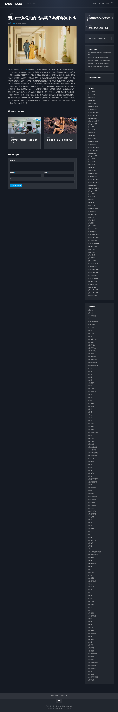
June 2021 (92, 217)
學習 (90, 415)
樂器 (90, 519)
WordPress (58, 708)
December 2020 (94, 234)
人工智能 (91, 327)
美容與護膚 (92, 581)
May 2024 (92, 165)
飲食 (90, 671)
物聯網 (91, 543)
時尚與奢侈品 (93, 496)
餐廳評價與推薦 (93, 677)
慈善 (90, 464)
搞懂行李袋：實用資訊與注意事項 (99, 66)
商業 (12, 137)
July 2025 (92, 127)
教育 (90, 476)
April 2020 (92, 258)
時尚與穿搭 (92, 499)
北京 (90, 368)
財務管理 (91, 613)
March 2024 (92, 170)
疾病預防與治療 (93, 554)
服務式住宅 (92, 514)
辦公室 (91, 624)
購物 (90, 621)
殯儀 (90, 522)
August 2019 (93, 281)
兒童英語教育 (93, 359)
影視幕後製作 (93, 455)
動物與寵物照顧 (93, 365)
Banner (91, 310)
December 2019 (94, 269)
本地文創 (91, 517)
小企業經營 (92, 450)
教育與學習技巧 (93, 479)
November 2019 (94, 272)
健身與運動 (92, 356)
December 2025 (94, 112)
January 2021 (93, 231)
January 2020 (93, 266)
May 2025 (92, 132)
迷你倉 (91, 627)
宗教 (90, 418)
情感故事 (91, 461)
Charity (91, 313)
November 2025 (94, 115)
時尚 (90, 490)
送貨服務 (91, 630)
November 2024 (94, 150)
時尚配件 (91, 508)
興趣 (90, 595)
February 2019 (93, 284)
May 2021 (92, 220)
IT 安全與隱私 (93, 316)
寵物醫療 (91, 444)
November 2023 (94, 182)
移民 (90, 569)
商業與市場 (92, 391)
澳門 (90, 531)
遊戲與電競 (92, 633)
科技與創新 (92, 563)
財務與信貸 (92, 616)
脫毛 (90, 592)
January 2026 (93, 109)
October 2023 (93, 185)
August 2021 (93, 214)
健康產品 (91, 342)
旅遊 (90, 485)
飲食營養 (91, 674)
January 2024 (93, 176)
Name (12, 172)
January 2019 (93, 287)
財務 (90, 610)
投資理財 (91, 473)
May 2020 (92, 255)
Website (12, 179)
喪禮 (90, 394)
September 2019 (94, 278)
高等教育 (91, 680)
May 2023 (92, 199)
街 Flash (12, 23)
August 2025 (93, 124)
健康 (90, 336)
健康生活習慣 (93, 339)
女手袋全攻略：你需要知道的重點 (99, 57)
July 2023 (92, 194)
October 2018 (93, 296)
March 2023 (92, 205)
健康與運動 (92, 351)
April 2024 (92, 167)
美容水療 (91, 578)
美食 (90, 584)
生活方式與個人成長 (95, 552)
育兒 (90, 589)
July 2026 (92, 92)
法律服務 (91, 528)
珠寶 (90, 546)
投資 (90, 470)
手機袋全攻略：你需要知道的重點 (99, 63)
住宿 (90, 330)
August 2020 (93, 246)
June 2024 (92, 162)
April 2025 (92, 135)
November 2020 (94, 237)
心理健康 (91, 458)
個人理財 (91, 333)
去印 (90, 374)
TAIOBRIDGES (13, 3)
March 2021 (92, 226)
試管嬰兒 (91, 604)
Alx (70, 708)
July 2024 (92, 159)
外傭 (90, 400)
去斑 (90, 377)
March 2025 (92, 138)
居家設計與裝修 (93, 453)
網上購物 (91, 572)
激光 (90, 534)
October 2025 (93, 118)
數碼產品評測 (93, 482)
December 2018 (94, 290)
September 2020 (94, 243)
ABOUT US (105, 3)
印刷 (90, 371)
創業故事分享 (93, 362)
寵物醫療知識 (93, 447)
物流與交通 (92, 540)
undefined (92, 324)
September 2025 (94, 121)
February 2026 (93, 106)
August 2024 (93, 156)
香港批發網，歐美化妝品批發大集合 (60, 140)
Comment (13, 160)
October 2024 (93, 153)
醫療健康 (91, 639)
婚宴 (90, 409)
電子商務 (91, 648)
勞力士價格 (25, 69)
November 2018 (94, 293)
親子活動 (91, 601)
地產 (90, 397)
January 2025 (93, 144)
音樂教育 (91, 651)
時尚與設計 (92, 502)
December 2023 (94, 179)
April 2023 (92, 202)
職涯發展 (91, 587)
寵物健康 (91, 438)
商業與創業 (92, 388)
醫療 (90, 636)
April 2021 (92, 223)
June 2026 (92, 95)
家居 (90, 420)
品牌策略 (91, 383)
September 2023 (94, 188)
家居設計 (91, 429)
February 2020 (93, 264)
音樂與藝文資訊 (93, 653)
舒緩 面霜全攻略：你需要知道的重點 (99, 60)
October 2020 (93, 240)
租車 (90, 566)
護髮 (90, 607)
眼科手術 (91, 557)
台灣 (90, 380)
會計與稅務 (92, 511)
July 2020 (92, 249)
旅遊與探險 (92, 488)
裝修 (90, 598)
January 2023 (93, 211)
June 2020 (92, 252)
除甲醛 (91, 645)
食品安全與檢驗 (93, 662)
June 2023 (92, 197)
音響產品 (91, 656)
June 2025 (92, 130)
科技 (90, 560)
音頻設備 (91, 659)
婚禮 (90, 412)
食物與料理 (92, 668)
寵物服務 (91, 441)
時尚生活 (91, 493)
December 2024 (94, 147)
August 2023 (93, 191)
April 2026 (92, 100)
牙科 (90, 537)
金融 (90, 642)
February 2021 (93, 229)
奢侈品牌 (10, 14)
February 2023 (93, 208)
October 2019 (93, 275)
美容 (48, 137)
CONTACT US (95, 3)
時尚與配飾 (92, 505)
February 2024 (93, 173)
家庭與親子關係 (93, 432)
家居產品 (91, 426)
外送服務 (91, 403)
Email (46, 172)
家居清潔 (91, 423)
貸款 (90, 619)
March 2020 (92, 261)
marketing (92, 319)
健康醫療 (91, 354)
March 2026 (92, 103)
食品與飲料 (92, 665)
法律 (90, 525)
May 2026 (92, 97)
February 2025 (93, 141)
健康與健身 (92, 345)
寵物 (90, 435)
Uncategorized (93, 321)
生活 (90, 549)
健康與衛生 (92, 348)
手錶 (90, 467)
